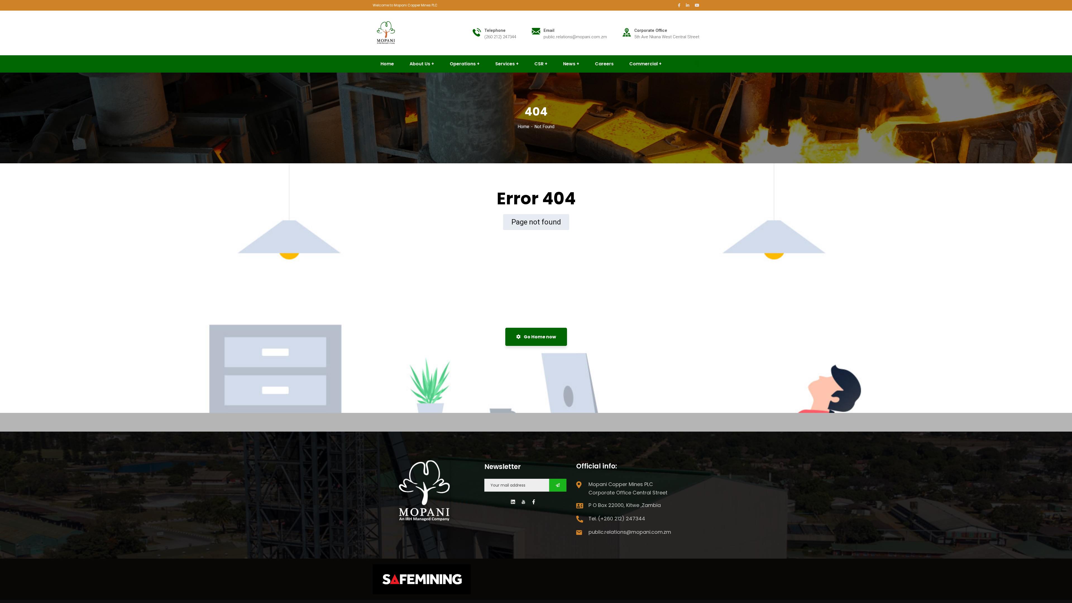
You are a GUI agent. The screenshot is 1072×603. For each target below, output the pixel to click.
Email (549, 30)
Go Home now (539, 337)
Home (523, 126)
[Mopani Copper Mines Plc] (386, 32)
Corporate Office (650, 30)
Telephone (495, 30)
